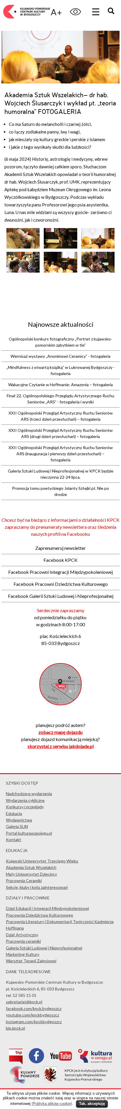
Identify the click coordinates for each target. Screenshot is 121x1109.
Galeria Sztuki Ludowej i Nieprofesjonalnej (44, 947)
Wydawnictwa (19, 819)
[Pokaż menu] (96, 12)
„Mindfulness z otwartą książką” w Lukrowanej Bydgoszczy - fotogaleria (60, 370)
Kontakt (13, 839)
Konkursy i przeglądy (25, 806)
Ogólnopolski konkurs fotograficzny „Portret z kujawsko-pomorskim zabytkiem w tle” (60, 342)
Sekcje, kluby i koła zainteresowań (37, 887)
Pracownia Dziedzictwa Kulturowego (39, 915)
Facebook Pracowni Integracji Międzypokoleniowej (60, 572)
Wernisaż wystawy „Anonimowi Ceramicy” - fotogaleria (60, 356)
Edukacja (14, 813)
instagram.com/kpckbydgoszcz (34, 1021)
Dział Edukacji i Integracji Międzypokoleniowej (47, 908)
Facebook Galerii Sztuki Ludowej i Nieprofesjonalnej (60, 596)
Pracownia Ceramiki (24, 880)
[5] (98, 246)
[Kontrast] (75, 11)
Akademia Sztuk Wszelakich (31, 867)
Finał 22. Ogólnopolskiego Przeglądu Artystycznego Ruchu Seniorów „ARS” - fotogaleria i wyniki (60, 398)
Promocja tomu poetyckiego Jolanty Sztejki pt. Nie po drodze (60, 491)
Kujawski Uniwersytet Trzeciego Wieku (42, 860)
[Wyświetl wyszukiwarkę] (112, 11)
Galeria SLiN (17, 826)
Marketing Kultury (22, 954)
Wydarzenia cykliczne (25, 800)
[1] (98, 270)
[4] (60, 246)
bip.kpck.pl (15, 1028)
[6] (23, 270)
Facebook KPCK (60, 560)
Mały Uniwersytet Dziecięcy (31, 874)
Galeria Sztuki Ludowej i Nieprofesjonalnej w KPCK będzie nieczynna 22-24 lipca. (60, 474)
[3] (23, 246)
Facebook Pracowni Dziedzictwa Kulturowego (61, 584)
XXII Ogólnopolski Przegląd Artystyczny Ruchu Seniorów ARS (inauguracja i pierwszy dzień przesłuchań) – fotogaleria (61, 453)
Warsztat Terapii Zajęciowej (31, 960)
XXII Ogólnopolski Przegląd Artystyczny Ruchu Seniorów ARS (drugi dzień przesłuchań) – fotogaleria (61, 433)
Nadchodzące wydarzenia (29, 793)
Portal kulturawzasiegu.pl (29, 833)
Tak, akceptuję (92, 1103)
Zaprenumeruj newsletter (60, 548)
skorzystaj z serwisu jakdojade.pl (61, 746)
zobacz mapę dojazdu (60, 732)
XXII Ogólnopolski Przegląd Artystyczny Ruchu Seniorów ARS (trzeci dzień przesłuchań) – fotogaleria (61, 416)
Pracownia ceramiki (23, 941)
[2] (60, 270)
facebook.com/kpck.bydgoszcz (33, 1008)
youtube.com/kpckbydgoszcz (32, 1014)
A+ (56, 11)
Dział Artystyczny (22, 934)
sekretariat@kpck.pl (24, 1001)
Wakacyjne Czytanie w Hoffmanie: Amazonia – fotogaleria (60, 384)
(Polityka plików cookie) (52, 1103)
